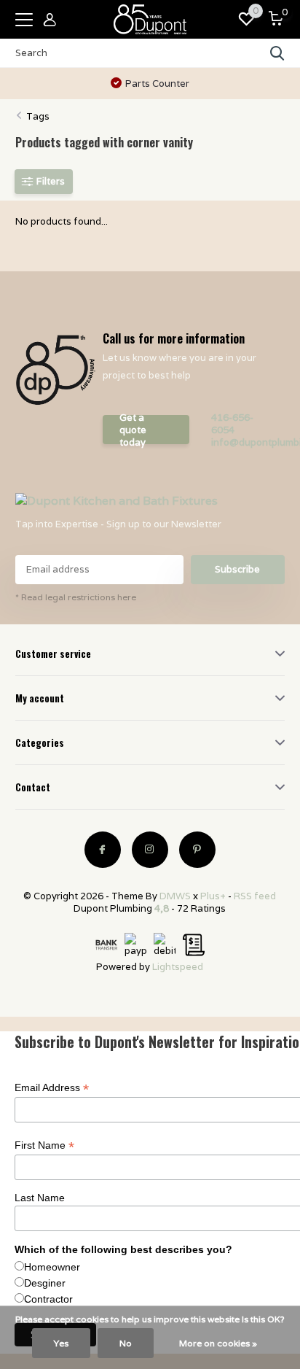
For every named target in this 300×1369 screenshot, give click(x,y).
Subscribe (237, 569)
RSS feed (255, 896)
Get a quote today (132, 429)
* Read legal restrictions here (75, 597)
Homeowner (52, 1267)
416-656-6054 (232, 423)
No (125, 1343)
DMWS (175, 896)
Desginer (45, 1283)
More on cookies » (218, 1343)
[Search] (277, 53)
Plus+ (213, 896)
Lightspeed (177, 967)
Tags (38, 116)
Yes (61, 1343)
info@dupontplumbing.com (243, 442)
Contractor (48, 1299)
